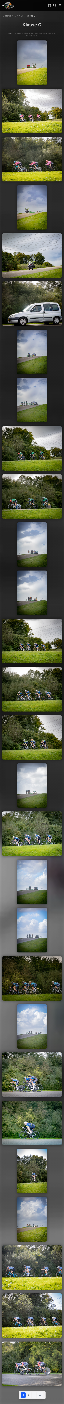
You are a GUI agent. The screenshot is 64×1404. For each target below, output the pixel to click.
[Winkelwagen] (49, 5)
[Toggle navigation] (60, 5)
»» (40, 1395)
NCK (21, 15)
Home (8, 15)
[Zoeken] (54, 5)
